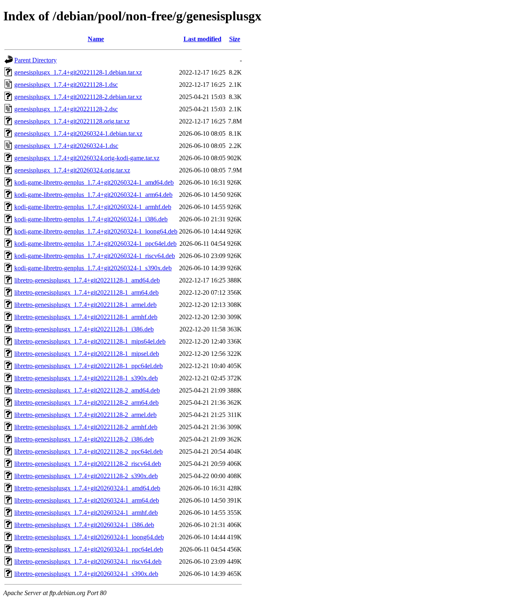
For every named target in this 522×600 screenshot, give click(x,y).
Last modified (202, 38)
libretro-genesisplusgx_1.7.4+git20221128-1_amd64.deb (87, 280)
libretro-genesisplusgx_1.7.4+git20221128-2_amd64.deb (87, 390)
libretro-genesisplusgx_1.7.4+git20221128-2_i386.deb (84, 439)
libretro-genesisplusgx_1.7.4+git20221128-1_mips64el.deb (90, 341)
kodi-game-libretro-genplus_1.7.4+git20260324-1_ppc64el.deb (95, 243)
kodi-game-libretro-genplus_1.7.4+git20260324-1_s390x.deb (93, 268)
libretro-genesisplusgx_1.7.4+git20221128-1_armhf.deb (85, 316)
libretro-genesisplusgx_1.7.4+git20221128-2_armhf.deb (85, 427)
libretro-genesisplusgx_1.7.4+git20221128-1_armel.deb (85, 304)
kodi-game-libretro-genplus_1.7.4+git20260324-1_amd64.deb (94, 182)
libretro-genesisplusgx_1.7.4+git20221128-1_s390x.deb (86, 378)
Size (234, 38)
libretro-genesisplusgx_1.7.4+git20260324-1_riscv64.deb (87, 561)
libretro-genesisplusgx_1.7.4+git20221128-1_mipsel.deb (86, 353)
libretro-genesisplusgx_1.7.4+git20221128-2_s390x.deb (86, 475)
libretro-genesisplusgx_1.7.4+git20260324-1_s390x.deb (86, 573)
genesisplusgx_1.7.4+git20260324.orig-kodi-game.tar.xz (86, 157)
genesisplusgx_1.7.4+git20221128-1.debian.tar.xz (78, 72)
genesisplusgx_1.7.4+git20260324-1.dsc (66, 145)
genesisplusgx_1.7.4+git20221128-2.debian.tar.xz (78, 96)
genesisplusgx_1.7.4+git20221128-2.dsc (66, 109)
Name (96, 38)
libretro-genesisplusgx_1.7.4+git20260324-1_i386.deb (84, 524)
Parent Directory (35, 60)
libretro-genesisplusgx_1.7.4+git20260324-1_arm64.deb (86, 500)
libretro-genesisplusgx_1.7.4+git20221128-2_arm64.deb (86, 402)
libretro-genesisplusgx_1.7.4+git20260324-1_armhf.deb (86, 512)
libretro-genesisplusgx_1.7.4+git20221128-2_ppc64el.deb (88, 451)
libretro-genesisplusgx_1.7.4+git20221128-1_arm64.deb (86, 292)
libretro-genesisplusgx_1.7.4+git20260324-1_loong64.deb (89, 537)
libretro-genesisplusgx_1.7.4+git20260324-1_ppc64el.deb (88, 549)
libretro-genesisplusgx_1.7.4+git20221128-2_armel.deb (85, 414)
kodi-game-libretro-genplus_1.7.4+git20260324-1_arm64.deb (93, 194)
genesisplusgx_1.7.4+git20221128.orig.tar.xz (72, 121)
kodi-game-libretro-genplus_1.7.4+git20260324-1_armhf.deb (92, 206)
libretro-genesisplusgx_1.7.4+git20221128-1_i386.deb (84, 329)
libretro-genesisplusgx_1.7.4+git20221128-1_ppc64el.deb (88, 365)
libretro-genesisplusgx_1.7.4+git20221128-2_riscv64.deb (87, 463)
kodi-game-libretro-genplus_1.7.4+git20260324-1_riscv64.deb (94, 255)
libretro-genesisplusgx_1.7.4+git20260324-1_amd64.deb (87, 488)
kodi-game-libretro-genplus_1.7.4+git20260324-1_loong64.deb (95, 231)
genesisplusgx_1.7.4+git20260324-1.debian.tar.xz (78, 133)
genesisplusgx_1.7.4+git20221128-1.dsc (66, 84)
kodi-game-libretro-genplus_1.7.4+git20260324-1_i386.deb (91, 219)
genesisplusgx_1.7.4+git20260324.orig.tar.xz (72, 170)
